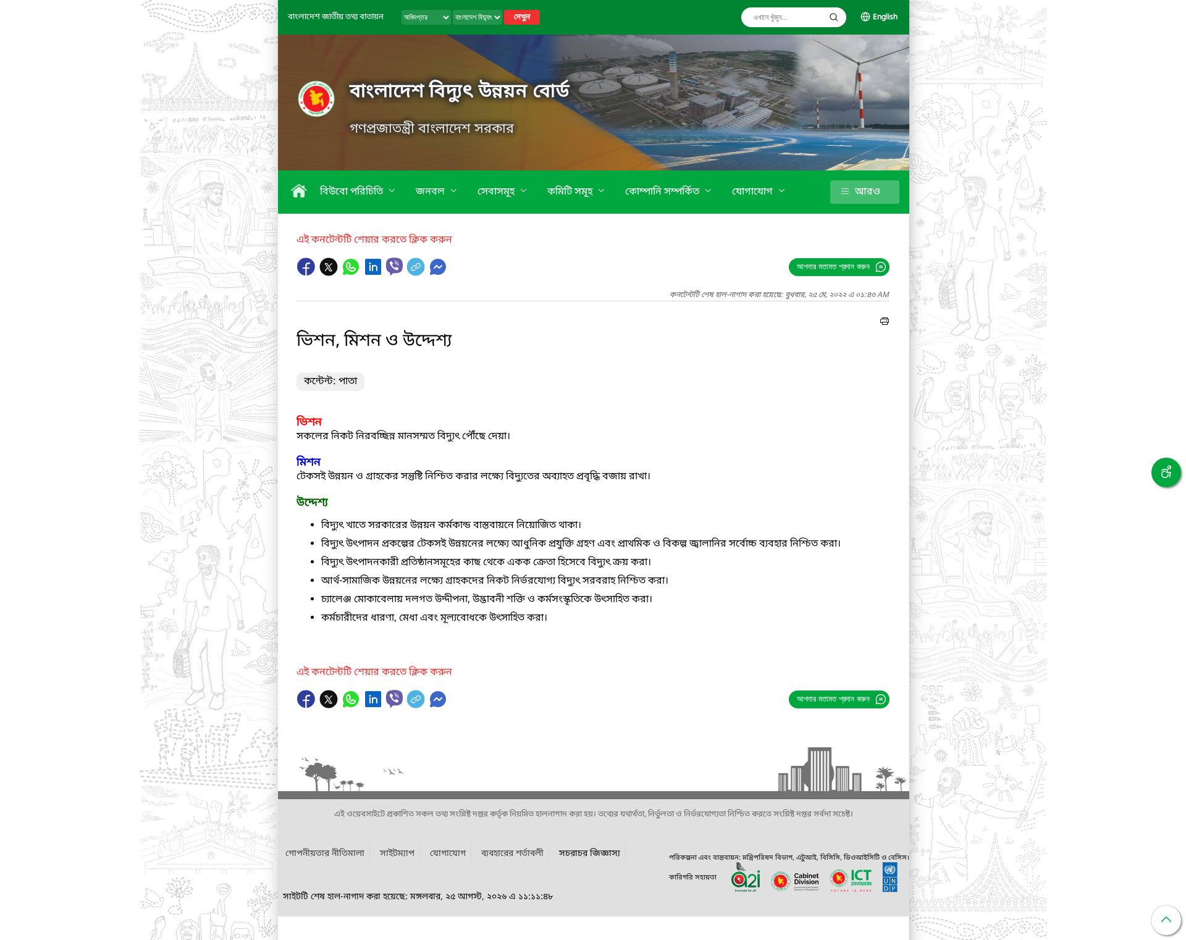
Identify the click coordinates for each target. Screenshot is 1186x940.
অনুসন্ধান (834, 17)
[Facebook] (307, 273)
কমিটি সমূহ (571, 192)
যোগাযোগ (753, 192)
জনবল (431, 192)
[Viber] (394, 266)
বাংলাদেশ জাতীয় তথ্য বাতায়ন (336, 17)
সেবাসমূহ (497, 192)
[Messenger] (438, 273)
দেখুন (522, 17)
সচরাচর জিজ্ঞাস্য (589, 854)
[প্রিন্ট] (885, 323)
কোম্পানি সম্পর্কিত (663, 192)
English (885, 17)
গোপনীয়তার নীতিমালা (324, 854)
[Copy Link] (417, 273)
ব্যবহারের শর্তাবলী (512, 854)
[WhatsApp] (352, 273)
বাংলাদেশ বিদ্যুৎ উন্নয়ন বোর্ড (459, 92)
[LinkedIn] (374, 273)
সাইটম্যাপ (397, 854)
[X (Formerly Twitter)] (330, 273)
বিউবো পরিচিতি (352, 192)
